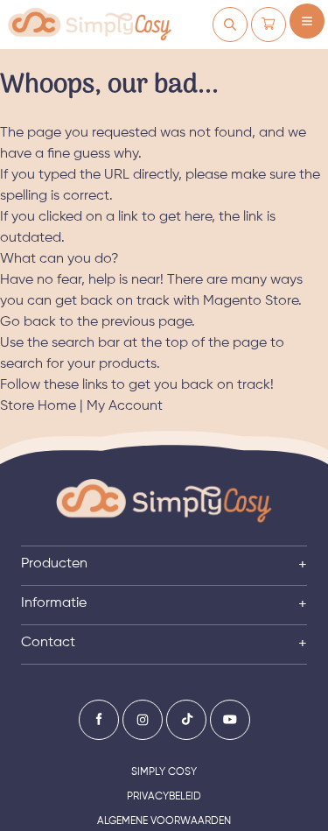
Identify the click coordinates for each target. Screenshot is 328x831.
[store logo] (89, 24)
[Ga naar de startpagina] (164, 501)
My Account (125, 406)
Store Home (38, 406)
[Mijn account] (230, 24)
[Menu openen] (307, 21)
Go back (28, 322)
